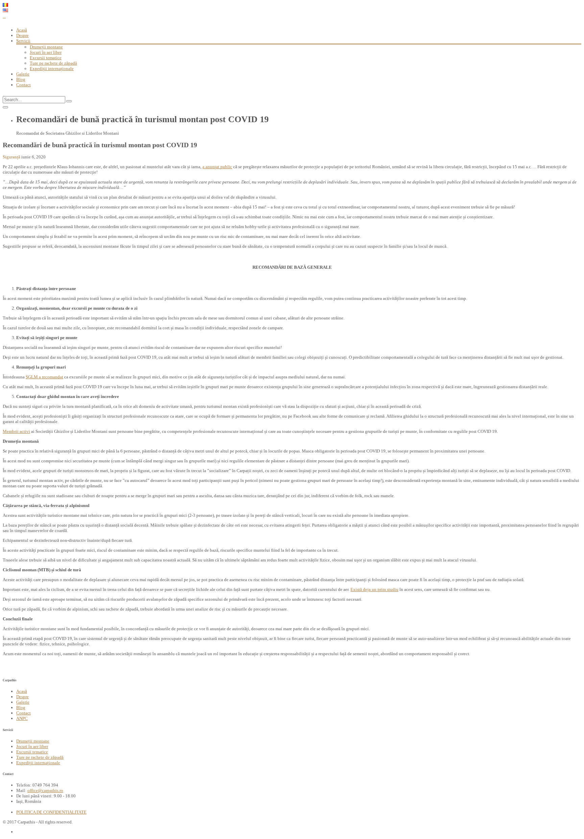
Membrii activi (16, 431)
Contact (23, 84)
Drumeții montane (46, 46)
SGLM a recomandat (44, 376)
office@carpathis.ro (45, 790)
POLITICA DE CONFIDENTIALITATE (51, 812)
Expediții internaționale (52, 68)
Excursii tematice (46, 57)
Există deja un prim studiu (374, 589)
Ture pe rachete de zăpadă (53, 63)
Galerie (22, 73)
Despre (22, 35)
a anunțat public (217, 166)
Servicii (23, 40)
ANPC (22, 718)
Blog (20, 79)
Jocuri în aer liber (46, 52)
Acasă (21, 29)
